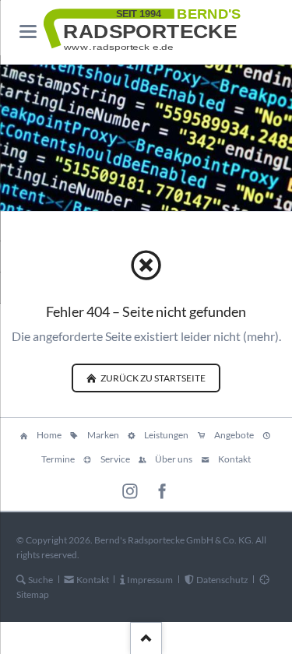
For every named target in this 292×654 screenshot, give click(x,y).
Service (115, 459)
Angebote (234, 435)
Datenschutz (222, 579)
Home (49, 435)
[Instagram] (130, 491)
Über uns (173, 459)
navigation (28, 31)
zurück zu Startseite (152, 378)
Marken (103, 435)
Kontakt (234, 459)
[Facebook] (162, 491)
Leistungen (166, 435)
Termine (58, 459)
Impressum (150, 579)
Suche (40, 579)
